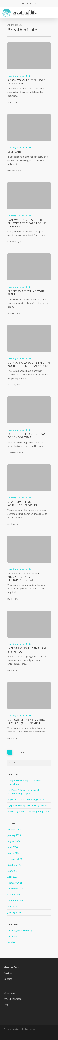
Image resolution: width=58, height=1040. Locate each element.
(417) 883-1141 (29, 3)
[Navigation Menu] (54, 12)
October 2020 (14, 894)
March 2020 (13, 906)
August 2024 (13, 841)
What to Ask (10, 993)
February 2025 (14, 829)
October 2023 (14, 864)
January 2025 (14, 835)
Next (23, 752)
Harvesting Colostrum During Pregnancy (28, 811)
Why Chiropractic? (13, 998)
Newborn (12, 942)
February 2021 (14, 882)
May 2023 (12, 870)
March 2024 (13, 853)
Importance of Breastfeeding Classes (26, 799)
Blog (6, 1004)
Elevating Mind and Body (19, 76)
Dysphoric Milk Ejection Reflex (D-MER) (27, 805)
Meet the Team (11, 967)
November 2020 (15, 888)
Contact (8, 978)
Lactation (12, 936)
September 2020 (15, 900)
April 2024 (12, 847)
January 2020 (14, 912)
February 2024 (14, 859)
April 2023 (12, 876)
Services (8, 973)
